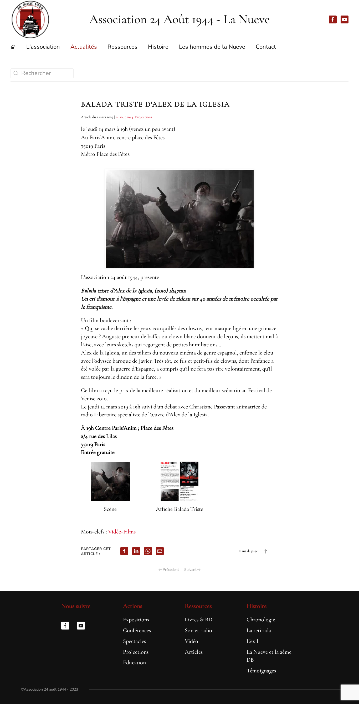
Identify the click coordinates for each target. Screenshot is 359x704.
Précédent (171, 569)
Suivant (190, 569)
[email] (160, 551)
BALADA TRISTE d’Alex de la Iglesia (155, 104)
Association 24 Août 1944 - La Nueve (179, 19)
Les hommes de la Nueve (212, 47)
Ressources (198, 606)
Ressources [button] (122, 47)
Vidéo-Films (122, 531)
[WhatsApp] (148, 551)
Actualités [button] (83, 47)
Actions (132, 606)
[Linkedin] (136, 551)
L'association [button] (43, 47)
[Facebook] (124, 551)
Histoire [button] (158, 47)
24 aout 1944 (124, 117)
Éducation (134, 662)
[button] (266, 551)
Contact (266, 47)
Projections (143, 117)
